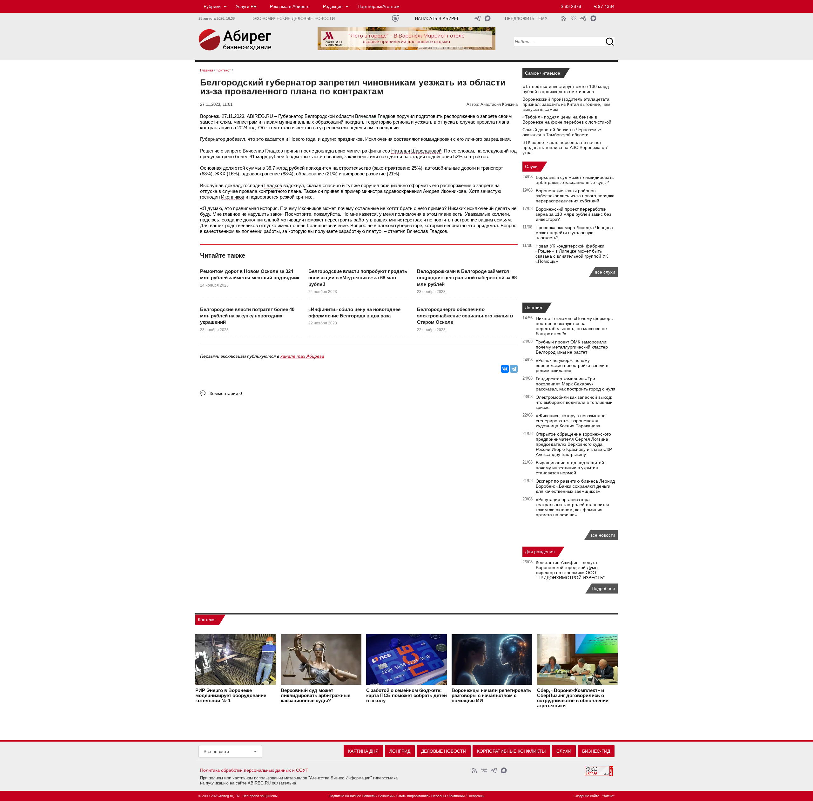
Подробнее (603, 588)
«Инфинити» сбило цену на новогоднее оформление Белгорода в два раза (354, 312)
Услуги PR (246, 6)
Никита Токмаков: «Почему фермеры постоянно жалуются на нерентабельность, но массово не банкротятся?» (575, 326)
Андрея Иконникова (444, 191)
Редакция (333, 6)
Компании (457, 796)
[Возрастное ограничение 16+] (395, 18)
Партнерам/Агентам (379, 6)
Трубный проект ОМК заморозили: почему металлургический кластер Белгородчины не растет (572, 347)
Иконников (232, 197)
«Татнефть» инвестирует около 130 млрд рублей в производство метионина (565, 89)
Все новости (216, 751)
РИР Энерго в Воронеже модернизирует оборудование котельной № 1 (230, 695)
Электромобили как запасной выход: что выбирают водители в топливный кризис (574, 402)
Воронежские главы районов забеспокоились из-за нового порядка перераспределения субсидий (575, 195)
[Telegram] (514, 369)
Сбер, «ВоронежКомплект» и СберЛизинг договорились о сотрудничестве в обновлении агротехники (572, 698)
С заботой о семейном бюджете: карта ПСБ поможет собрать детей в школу (406, 695)
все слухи (605, 272)
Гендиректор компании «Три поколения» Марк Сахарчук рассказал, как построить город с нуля (575, 383)
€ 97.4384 (604, 6)
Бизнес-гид (596, 751)
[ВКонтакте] (505, 369)
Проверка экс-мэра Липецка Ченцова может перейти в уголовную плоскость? (574, 232)
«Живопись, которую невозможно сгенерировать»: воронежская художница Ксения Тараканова (571, 420)
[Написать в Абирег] (487, 18)
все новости (602, 535)
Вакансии (385, 796)
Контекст (207, 619)
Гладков (273, 185)
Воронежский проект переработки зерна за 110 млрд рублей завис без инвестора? (573, 214)
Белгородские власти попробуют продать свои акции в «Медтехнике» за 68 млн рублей (357, 277)
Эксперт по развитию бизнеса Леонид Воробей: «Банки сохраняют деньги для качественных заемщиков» (575, 486)
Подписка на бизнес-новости (352, 796)
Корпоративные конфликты (511, 751)
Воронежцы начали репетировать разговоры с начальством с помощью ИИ (491, 695)
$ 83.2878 (571, 6)
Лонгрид (533, 307)
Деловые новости (443, 751)
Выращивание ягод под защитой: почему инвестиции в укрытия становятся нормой (570, 467)
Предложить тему (526, 19)
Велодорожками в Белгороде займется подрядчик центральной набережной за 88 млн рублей (467, 277)
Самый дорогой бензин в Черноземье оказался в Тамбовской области (561, 132)
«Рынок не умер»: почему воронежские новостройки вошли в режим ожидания (572, 365)
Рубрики (212, 6)
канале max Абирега (302, 356)
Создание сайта (586, 796)
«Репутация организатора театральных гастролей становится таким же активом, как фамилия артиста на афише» (572, 507)
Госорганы (475, 796)
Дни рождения (540, 551)
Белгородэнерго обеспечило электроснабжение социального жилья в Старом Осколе (465, 316)
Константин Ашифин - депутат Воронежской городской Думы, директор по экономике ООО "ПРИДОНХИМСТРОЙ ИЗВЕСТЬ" (570, 570)
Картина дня (363, 751)
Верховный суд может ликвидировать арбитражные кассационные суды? (575, 180)
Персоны (438, 796)
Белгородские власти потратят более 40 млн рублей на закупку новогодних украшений (247, 316)
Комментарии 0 (226, 393)
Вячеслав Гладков (375, 116)
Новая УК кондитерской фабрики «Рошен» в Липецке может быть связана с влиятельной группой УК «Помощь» (571, 253)
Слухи (531, 166)
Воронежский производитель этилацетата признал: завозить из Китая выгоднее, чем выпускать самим (566, 104)
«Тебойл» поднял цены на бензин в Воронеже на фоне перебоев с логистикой (566, 119)
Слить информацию (412, 796)
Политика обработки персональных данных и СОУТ (254, 770)
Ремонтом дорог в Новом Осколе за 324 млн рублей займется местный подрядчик (249, 274)
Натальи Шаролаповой (416, 150)
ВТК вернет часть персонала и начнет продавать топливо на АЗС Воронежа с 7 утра (565, 147)
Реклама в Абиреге (290, 6)
